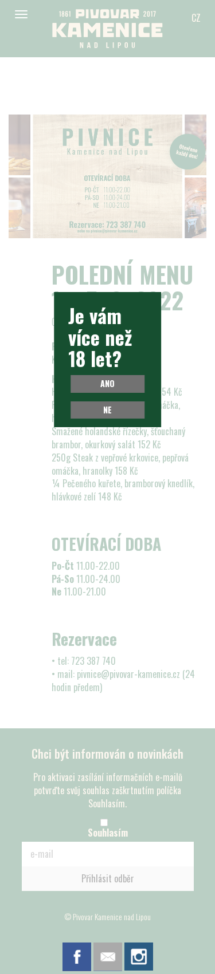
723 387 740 (93, 661)
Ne (107, 410)
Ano (107, 383)
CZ (196, 18)
